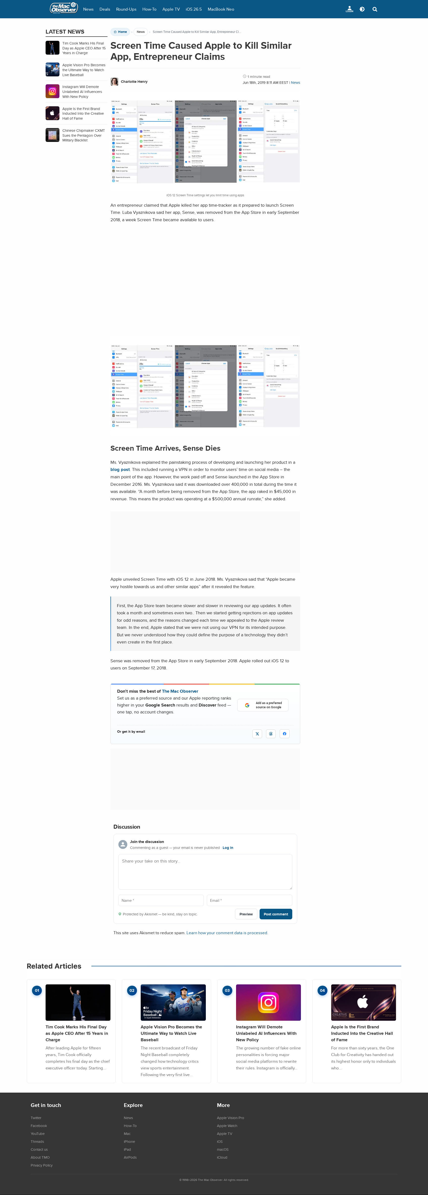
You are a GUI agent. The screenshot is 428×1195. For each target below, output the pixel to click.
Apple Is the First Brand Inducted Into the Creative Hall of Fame (362, 1033)
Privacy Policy (42, 1165)
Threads (37, 1141)
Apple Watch (227, 1125)
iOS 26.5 (194, 9)
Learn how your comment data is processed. (227, 932)
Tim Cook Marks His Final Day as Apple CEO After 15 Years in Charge (77, 1033)
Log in (228, 847)
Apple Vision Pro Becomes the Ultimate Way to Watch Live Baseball (171, 1033)
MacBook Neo (221, 9)
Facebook (39, 1125)
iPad (127, 1149)
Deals (105, 9)
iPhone (129, 1141)
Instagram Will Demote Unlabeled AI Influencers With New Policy (266, 1033)
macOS (223, 1149)
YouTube (38, 1133)
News (88, 9)
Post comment (276, 914)
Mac (127, 1133)
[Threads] (271, 734)
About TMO (40, 1157)
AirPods (130, 1157)
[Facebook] (285, 733)
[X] (257, 734)
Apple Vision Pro (230, 1117)
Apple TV (171, 9)
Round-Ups (126, 9)
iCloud (222, 1157)
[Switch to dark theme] (362, 9)
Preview (246, 914)
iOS (220, 1141)
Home (122, 32)
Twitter (36, 1117)
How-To (149, 9)
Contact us (39, 1149)
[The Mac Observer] (64, 9)
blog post (120, 469)
